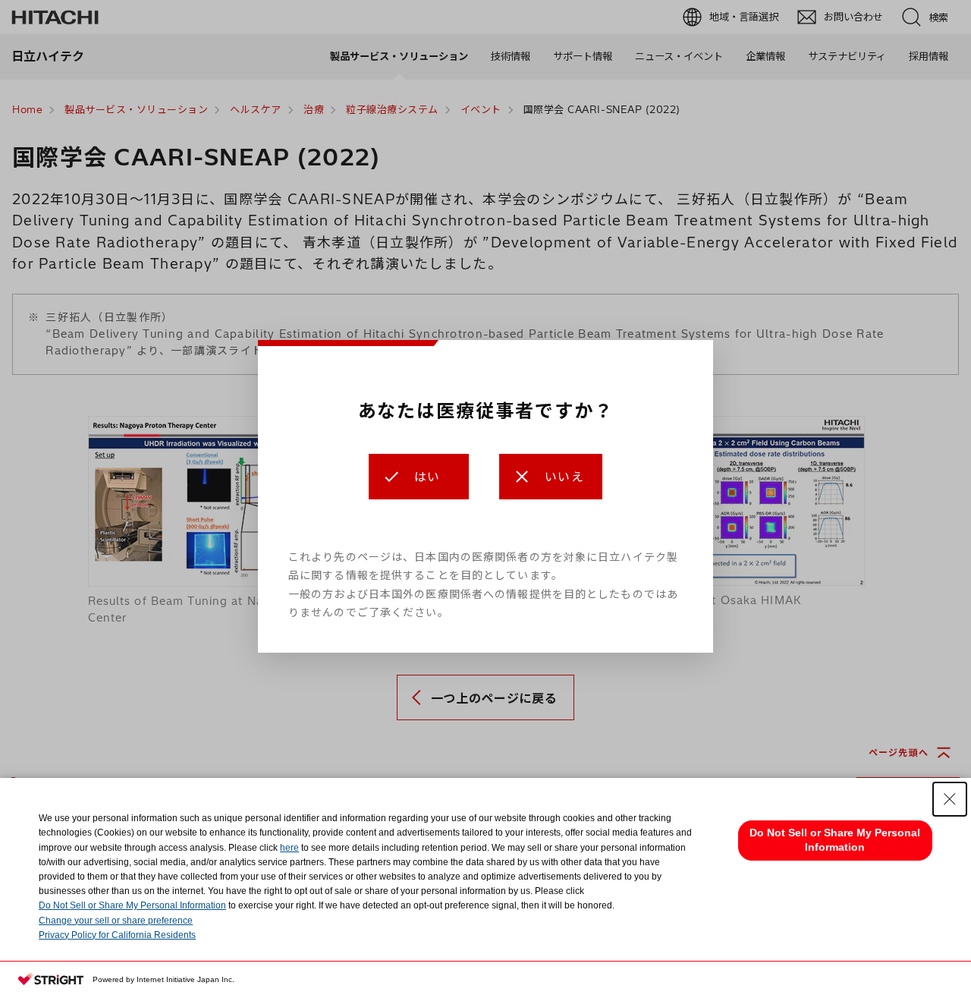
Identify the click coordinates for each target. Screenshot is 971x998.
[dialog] (485, 496)
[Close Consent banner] (949, 799)
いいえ (564, 476)
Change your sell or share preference (116, 920)
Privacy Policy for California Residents (117, 935)
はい (427, 476)
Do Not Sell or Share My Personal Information (132, 905)
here (289, 847)
